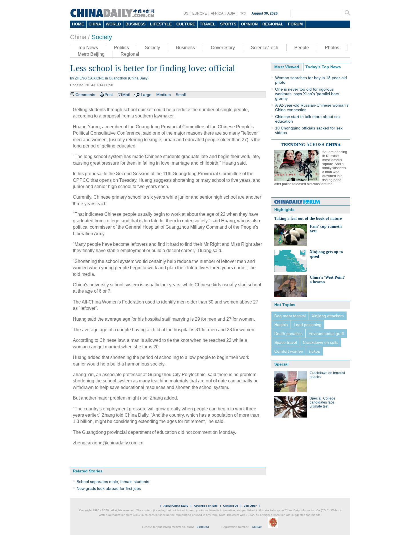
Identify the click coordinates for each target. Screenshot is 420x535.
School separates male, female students (113, 481)
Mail (126, 94)
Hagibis (281, 324)
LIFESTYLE (161, 24)
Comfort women (288, 351)
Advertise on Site (206, 505)
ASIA (231, 13)
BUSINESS (135, 24)
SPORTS (228, 24)
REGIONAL (272, 24)
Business (185, 47)
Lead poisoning (307, 324)
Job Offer (250, 505)
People (301, 47)
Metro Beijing (91, 54)
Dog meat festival (290, 316)
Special (281, 364)
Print (109, 94)
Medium (163, 94)
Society (101, 37)
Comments (85, 94)
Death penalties (288, 333)
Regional (130, 54)
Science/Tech (264, 47)
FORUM (295, 24)
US (185, 13)
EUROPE (199, 13)
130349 (256, 526)
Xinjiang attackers (328, 316)
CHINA (95, 24)
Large (146, 94)
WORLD (113, 24)
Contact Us (230, 505)
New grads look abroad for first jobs (109, 488)
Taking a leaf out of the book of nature (308, 218)
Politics (121, 47)
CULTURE (185, 24)
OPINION (249, 24)
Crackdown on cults (320, 342)
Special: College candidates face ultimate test (322, 402)
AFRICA (217, 13)
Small (181, 94)
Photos (332, 47)
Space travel (285, 342)
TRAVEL (207, 24)
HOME (78, 24)
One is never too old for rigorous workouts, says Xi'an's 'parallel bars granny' (307, 94)
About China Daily (175, 505)
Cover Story (223, 47)
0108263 (203, 526)
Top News (88, 47)
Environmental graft (326, 333)
